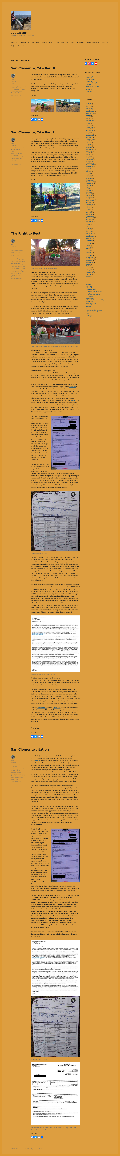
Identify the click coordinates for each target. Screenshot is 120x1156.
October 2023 (89, 129)
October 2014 (89, 260)
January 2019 (89, 178)
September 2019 (90, 166)
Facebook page (42, 708)
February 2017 (89, 214)
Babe (23, 259)
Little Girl (21, 264)
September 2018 (90, 183)
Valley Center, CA (90, 91)
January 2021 (89, 147)
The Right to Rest (25, 233)
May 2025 (88, 118)
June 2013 (88, 276)
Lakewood (17, 263)
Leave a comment (16, 95)
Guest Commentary (77, 42)
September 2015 (90, 242)
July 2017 (88, 206)
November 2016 (90, 218)
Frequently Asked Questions (94, 310)
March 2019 (89, 175)
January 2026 (89, 110)
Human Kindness (15, 147)
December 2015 (90, 236)
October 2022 (89, 130)
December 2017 (90, 199)
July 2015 (88, 245)
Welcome (14, 42)
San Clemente (19, 92)
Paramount (18, 271)
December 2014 (90, 257)
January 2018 (89, 197)
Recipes (89, 293)
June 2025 (88, 117)
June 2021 (88, 142)
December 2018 (90, 180)
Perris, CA (88, 88)
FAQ (12, 46)
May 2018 (88, 190)
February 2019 (89, 177)
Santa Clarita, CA (90, 76)
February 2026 (89, 108)
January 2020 (89, 161)
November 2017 (90, 200)
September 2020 (90, 149)
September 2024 (90, 120)
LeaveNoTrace (21, 86)
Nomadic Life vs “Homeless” (94, 291)
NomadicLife (14, 91)
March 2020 (89, 158)
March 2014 (89, 269)
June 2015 (88, 247)
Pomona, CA (89, 81)
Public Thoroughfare (16, 775)
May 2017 (88, 209)
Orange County (15, 158)
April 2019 (88, 173)
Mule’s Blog (23, 42)
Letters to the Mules (92, 42)
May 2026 (88, 103)
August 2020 (89, 151)
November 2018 (90, 182)
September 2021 (90, 139)
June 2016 (88, 226)
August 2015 (89, 243)
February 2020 (89, 159)
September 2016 (90, 221)
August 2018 (89, 185)
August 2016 (89, 223)
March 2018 (89, 194)
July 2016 (88, 224)
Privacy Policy (90, 315)
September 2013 (90, 272)
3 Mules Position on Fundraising (95, 300)
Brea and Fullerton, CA (91, 83)
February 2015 (89, 254)
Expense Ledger (47, 42)
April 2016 (88, 230)
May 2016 (88, 228)
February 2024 (89, 127)
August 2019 (89, 168)
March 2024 (89, 125)
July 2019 (88, 170)
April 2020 (88, 156)
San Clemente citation (30, 749)
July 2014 (88, 264)
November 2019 (90, 165)
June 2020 (88, 153)
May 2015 (88, 248)
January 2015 (89, 255)
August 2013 (89, 274)
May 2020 (88, 154)
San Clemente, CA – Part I (32, 132)
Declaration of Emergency (18, 261)
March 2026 (89, 106)
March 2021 (89, 146)
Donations (105, 42)
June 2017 (88, 207)
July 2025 (88, 115)
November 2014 (90, 259)
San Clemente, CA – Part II (33, 68)
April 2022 (88, 132)
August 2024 (89, 122)
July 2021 (88, 141)
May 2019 (88, 171)
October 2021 (89, 137)
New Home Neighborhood (92, 86)
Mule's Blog (14, 83)
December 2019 (90, 163)
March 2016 (89, 231)
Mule (12, 79)
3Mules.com (14, 86)
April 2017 (88, 211)
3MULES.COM (19, 33)
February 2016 (89, 233)
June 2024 (88, 123)
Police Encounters (62, 42)
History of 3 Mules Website (94, 312)
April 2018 (88, 192)
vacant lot (72, 386)
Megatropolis (14, 87)
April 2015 (88, 250)
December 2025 (90, 111)
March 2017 (89, 212)
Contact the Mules (24, 46)
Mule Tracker (35, 42)
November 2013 (90, 271)
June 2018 (88, 189)
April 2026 (88, 105)
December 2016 (90, 216)
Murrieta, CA (89, 89)
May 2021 (88, 144)
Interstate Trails (91, 289)
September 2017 (90, 204)
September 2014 (90, 262)
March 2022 (89, 134)
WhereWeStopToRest (16, 162)
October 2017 (89, 202)
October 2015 (89, 240)
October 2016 (89, 219)
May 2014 (88, 266)
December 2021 (90, 135)
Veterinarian (14, 779)
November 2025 (90, 113)
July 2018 (88, 187)
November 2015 (90, 238)
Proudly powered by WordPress (36, 1149)
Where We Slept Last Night (94, 294)
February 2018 (89, 195)
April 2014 (88, 267)
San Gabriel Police (90, 79)
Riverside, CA (89, 84)
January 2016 (89, 235)
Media (88, 313)
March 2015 (89, 252)
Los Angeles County (16, 266)
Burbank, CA (89, 77)
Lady (17, 155)
